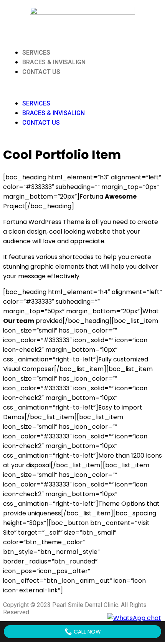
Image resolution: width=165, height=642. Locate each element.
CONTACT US (41, 71)
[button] (82, 87)
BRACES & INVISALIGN (54, 62)
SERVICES (36, 52)
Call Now (86, 631)
